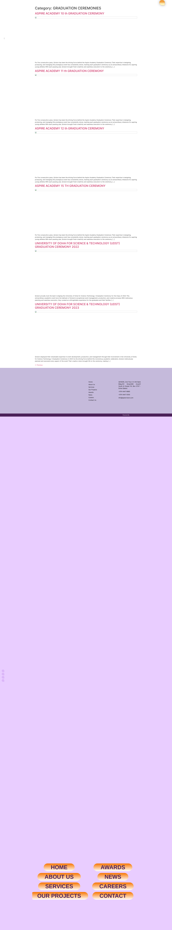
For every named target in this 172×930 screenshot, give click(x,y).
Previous (39, 365)
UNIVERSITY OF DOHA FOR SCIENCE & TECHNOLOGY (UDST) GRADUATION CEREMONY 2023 (77, 305)
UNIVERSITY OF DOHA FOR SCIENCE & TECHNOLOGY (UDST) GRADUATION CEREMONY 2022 (77, 245)
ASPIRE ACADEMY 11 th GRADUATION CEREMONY (69, 71)
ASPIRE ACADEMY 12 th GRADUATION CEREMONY (69, 128)
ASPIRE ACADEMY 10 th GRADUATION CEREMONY (69, 13)
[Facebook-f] (3, 671)
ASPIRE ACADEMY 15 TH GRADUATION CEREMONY (70, 186)
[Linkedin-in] (3, 677)
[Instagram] (3, 674)
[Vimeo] (3, 680)
